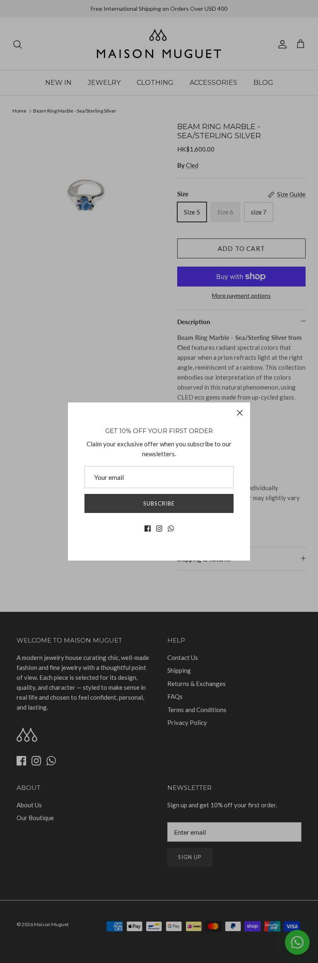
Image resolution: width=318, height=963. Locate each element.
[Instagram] (159, 528)
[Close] (240, 413)
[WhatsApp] (171, 528)
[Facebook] (148, 528)
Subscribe (159, 503)
